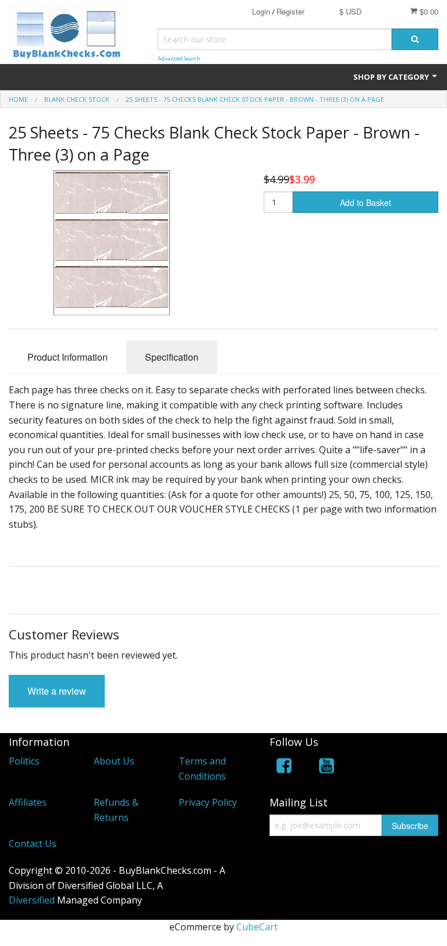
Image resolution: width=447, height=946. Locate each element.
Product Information (67, 357)
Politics (24, 761)
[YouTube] (326, 768)
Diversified (32, 900)
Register (290, 11)
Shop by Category (392, 77)
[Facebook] (284, 768)
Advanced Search (179, 58)
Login (261, 11)
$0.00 (427, 11)
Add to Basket (365, 202)
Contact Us (32, 843)
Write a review (56, 691)
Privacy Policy (208, 802)
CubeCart (257, 926)
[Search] (415, 39)
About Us (114, 761)
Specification (171, 357)
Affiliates (28, 802)
